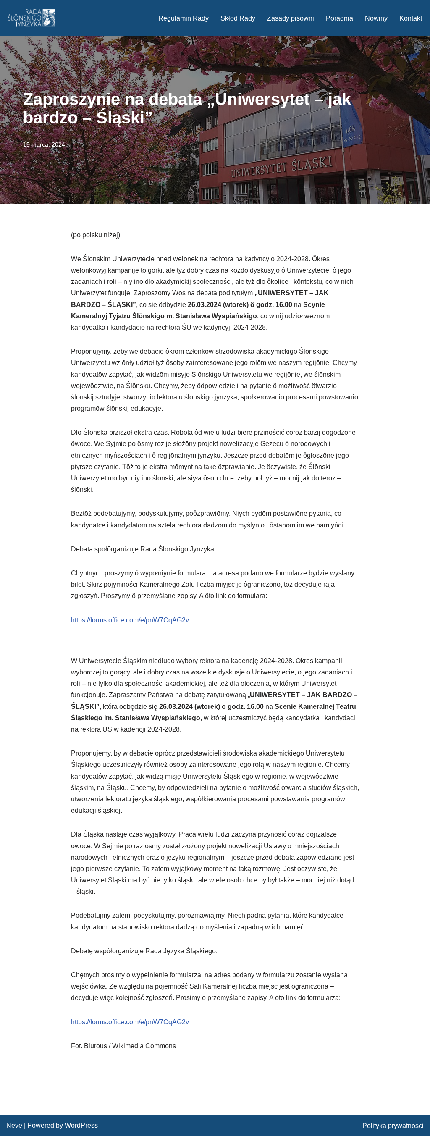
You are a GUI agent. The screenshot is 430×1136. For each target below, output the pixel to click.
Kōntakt (410, 18)
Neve (14, 1125)
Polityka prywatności (393, 1125)
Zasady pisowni (290, 18)
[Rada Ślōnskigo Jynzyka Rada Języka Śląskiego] (31, 18)
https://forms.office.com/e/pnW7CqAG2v (130, 620)
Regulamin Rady (183, 18)
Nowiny (376, 18)
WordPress (81, 1125)
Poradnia (339, 18)
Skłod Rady (237, 18)
